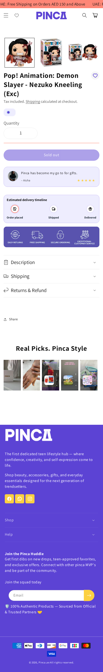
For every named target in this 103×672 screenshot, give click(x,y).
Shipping (33, 101)
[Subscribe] (89, 595)
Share (13, 319)
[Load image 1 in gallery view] (19, 53)
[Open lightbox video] (12, 375)
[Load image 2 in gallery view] (51, 53)
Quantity (11, 123)
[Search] (84, 15)
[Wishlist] (16, 15)
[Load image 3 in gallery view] (83, 53)
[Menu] (6, 15)
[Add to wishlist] (95, 75)
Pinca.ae (44, 662)
